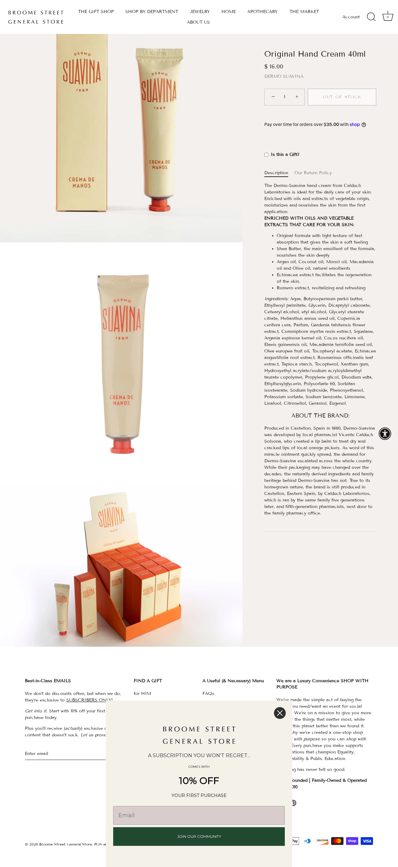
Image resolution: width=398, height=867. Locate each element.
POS (98, 844)
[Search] (371, 17)
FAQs (208, 693)
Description (276, 172)
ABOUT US (198, 22)
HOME (228, 11)
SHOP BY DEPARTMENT (151, 11)
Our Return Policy (313, 172)
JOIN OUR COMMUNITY (199, 836)
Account (351, 17)
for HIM (142, 693)
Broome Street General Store (65, 844)
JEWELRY (200, 11)
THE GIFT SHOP (96, 11)
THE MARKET (304, 11)
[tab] (279, 173)
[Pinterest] (293, 802)
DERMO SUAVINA (283, 76)
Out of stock (342, 97)
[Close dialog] (280, 713)
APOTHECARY (262, 11)
